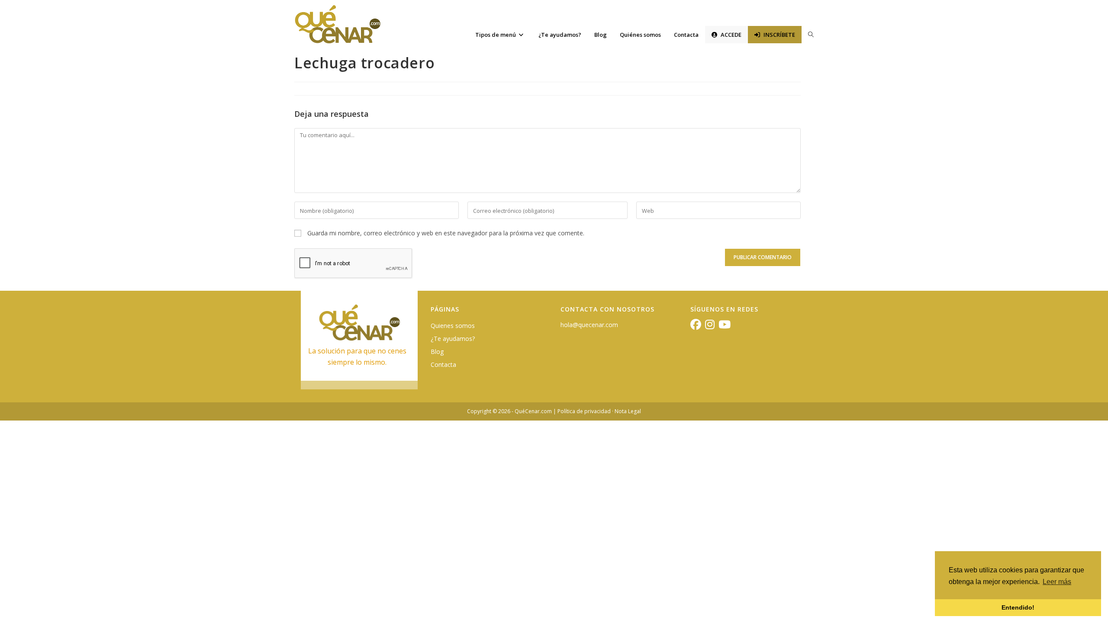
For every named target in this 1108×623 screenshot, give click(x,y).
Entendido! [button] (1018, 607)
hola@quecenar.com (589, 325)
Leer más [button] (1057, 581)
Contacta (443, 364)
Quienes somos (453, 325)
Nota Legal (628, 411)
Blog (437, 351)
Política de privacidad (584, 411)
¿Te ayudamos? (453, 338)
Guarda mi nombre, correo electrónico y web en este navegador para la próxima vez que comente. (445, 233)
